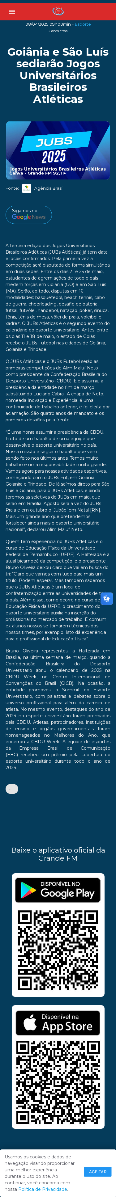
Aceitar (98, 1171)
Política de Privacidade (42, 1189)
